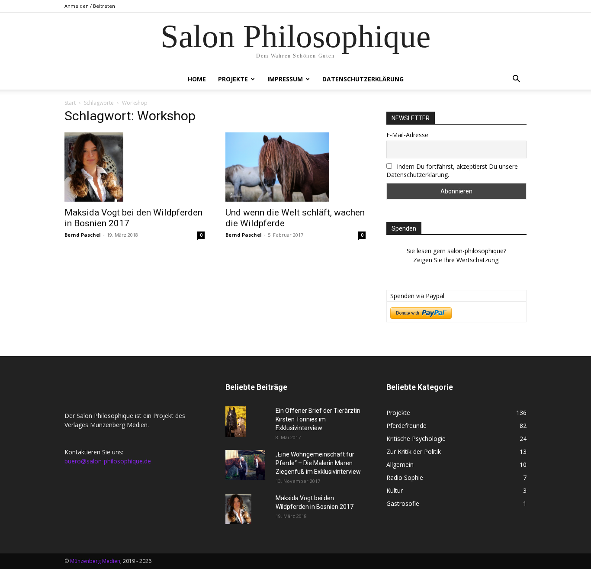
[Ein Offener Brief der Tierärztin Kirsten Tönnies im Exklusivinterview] (235, 421)
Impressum (285, 79)
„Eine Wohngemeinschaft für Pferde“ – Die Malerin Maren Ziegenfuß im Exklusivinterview (318, 463)
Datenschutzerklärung (363, 79)
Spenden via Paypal (417, 296)
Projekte (233, 79)
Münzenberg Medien (95, 561)
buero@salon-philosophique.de (107, 461)
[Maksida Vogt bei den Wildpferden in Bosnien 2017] (134, 167)
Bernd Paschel (82, 234)
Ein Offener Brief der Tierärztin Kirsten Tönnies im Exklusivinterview (318, 419)
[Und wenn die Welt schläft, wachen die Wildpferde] (295, 167)
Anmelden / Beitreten (89, 6)
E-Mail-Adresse (407, 135)
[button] (516, 80)
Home (197, 79)
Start (70, 102)
